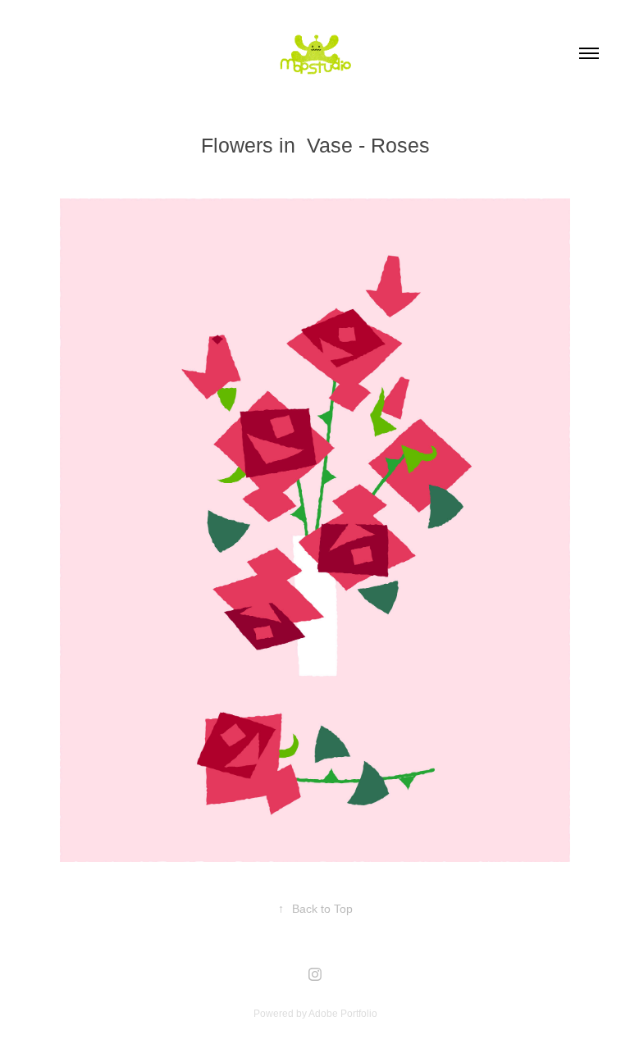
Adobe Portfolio (342, 1013)
